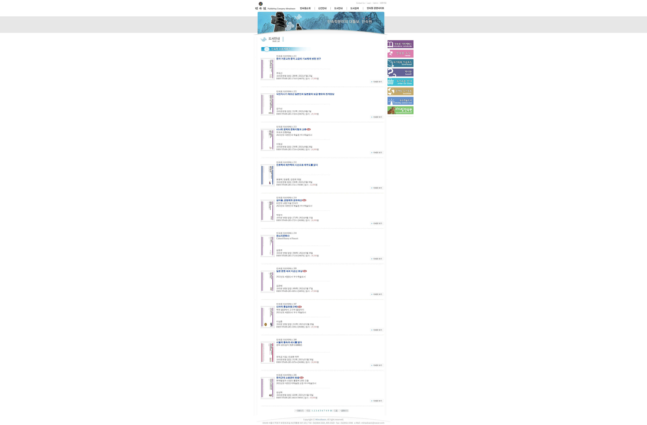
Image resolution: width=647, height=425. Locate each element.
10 (331, 411)
